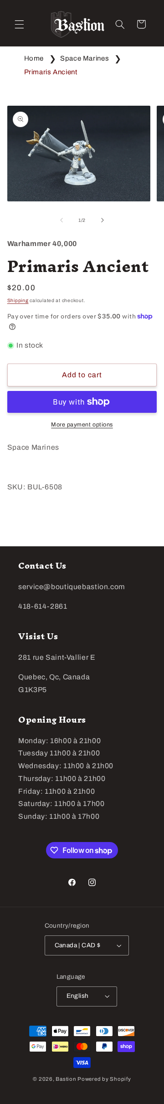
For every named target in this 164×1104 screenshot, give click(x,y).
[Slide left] (61, 221)
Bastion (66, 1079)
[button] (19, 24)
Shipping (18, 300)
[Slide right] (102, 221)
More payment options (82, 424)
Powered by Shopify (104, 1079)
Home (34, 58)
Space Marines (84, 58)
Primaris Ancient (50, 72)
